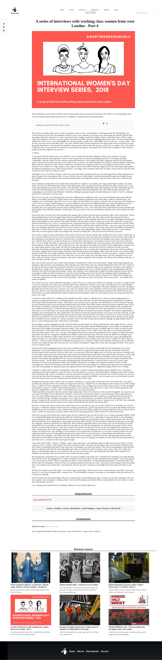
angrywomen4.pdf (39, 500)
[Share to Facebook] (103, 123)
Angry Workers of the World (108, 508)
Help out (80, 651)
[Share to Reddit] (107, 123)
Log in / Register (90, 13)
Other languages (92, 651)
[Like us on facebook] (4, 30)
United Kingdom (88, 508)
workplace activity (61, 508)
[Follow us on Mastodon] (4, 24)
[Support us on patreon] (4, 27)
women (49, 508)
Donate (72, 651)
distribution (75, 508)
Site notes (105, 651)
